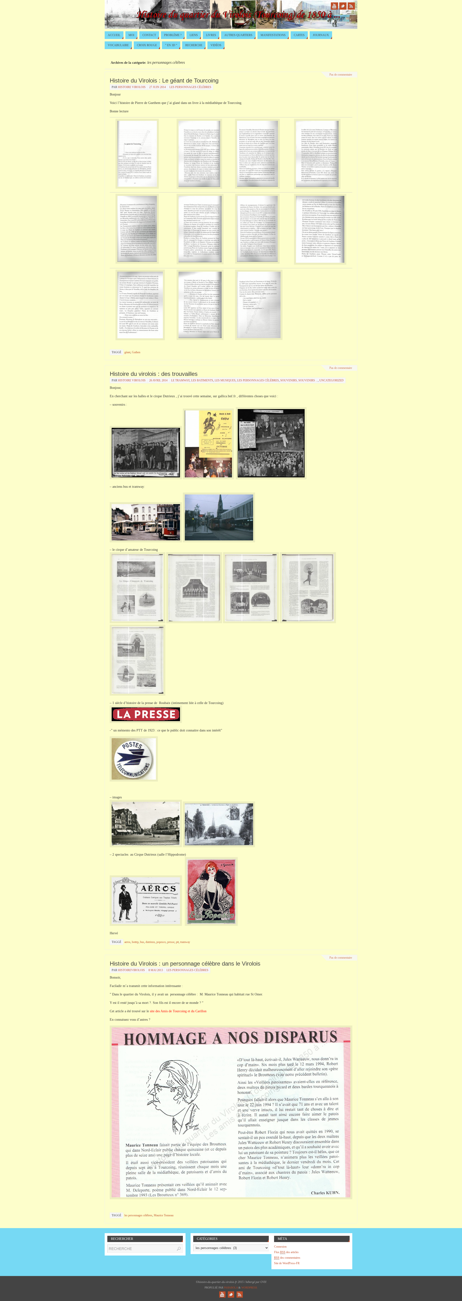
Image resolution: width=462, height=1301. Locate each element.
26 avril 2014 (158, 380)
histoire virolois (132, 87)
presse (170, 942)
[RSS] (351, 6)
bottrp (135, 942)
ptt (177, 942)
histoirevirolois (131, 970)
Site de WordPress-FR (287, 1263)
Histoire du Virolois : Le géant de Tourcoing (164, 80)
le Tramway (180, 380)
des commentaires (287, 1257)
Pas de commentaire (340, 74)
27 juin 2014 (157, 87)
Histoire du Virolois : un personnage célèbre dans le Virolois (185, 963)
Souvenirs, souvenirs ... (299, 380)
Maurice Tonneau (163, 1215)
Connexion (280, 1246)
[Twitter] (342, 6)
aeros (127, 942)
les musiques (225, 380)
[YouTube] (334, 6)
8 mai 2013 (155, 970)
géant (127, 352)
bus (142, 942)
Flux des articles (286, 1252)
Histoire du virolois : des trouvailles (154, 374)
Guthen (136, 352)
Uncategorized (331, 380)
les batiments (202, 380)
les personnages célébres (190, 87)
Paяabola (231, 1287)
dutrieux (150, 942)
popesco (161, 942)
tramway (185, 942)
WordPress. (249, 1287)
